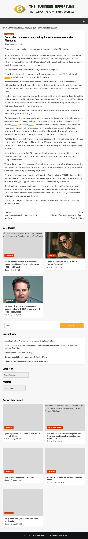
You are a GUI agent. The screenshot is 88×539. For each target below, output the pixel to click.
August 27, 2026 (59, 441)
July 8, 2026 (16, 270)
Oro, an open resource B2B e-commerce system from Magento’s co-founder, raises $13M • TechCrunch (21, 264)
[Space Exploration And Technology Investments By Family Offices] (23, 417)
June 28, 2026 (17, 315)
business (12, 96)
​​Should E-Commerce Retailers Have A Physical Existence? (62, 263)
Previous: (20, 215)
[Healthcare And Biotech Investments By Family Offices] (65, 461)
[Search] (83, 21)
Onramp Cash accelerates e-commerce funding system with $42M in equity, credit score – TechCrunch (22, 309)
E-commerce (9, 34)
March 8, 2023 (17, 44)
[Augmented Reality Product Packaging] (23, 461)
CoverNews (51, 535)
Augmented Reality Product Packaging (19, 352)
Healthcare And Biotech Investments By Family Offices (25, 357)
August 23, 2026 (17, 480)
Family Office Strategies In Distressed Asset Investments (26, 361)
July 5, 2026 (58, 267)
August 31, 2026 (17, 439)
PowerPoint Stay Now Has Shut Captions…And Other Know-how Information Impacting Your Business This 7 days (40, 346)
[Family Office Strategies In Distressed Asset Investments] (23, 502)
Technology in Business (55, 428)
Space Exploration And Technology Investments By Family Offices (29, 341)
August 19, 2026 (59, 482)
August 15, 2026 (17, 524)
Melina (8, 44)
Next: (67, 215)
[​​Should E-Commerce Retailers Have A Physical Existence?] (65, 245)
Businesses (9, 428)
